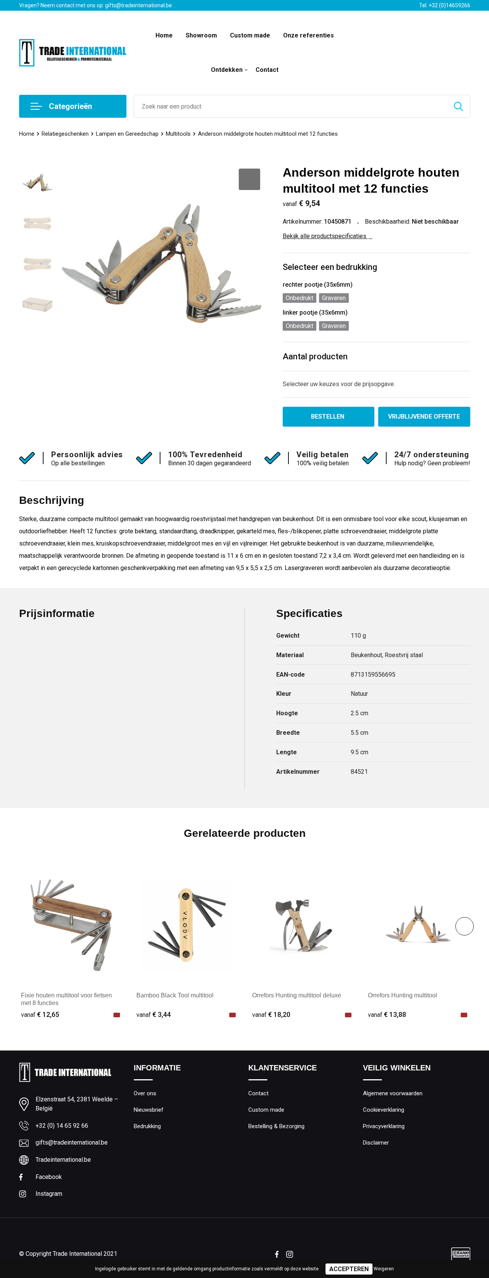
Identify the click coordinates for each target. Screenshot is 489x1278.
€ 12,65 (40, 1014)
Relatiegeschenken (65, 133)
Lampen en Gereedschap (127, 133)
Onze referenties (308, 35)
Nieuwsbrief (149, 1109)
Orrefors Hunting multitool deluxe (296, 995)
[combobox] (290, 106)
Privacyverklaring (384, 1126)
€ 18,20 (271, 1014)
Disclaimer (376, 1142)
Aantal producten (315, 356)
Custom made (250, 35)
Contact (267, 69)
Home (164, 35)
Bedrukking (147, 1126)
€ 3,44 (153, 1014)
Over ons (145, 1093)
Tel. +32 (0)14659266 (444, 5)
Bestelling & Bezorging (276, 1126)
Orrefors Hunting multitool (402, 995)
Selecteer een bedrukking (330, 267)
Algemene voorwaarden (393, 1093)
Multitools (178, 133)
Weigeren (384, 1269)
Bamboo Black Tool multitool (175, 995)
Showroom (201, 35)
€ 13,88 (387, 1014)
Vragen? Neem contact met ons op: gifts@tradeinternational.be (95, 5)
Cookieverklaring (383, 1109)
